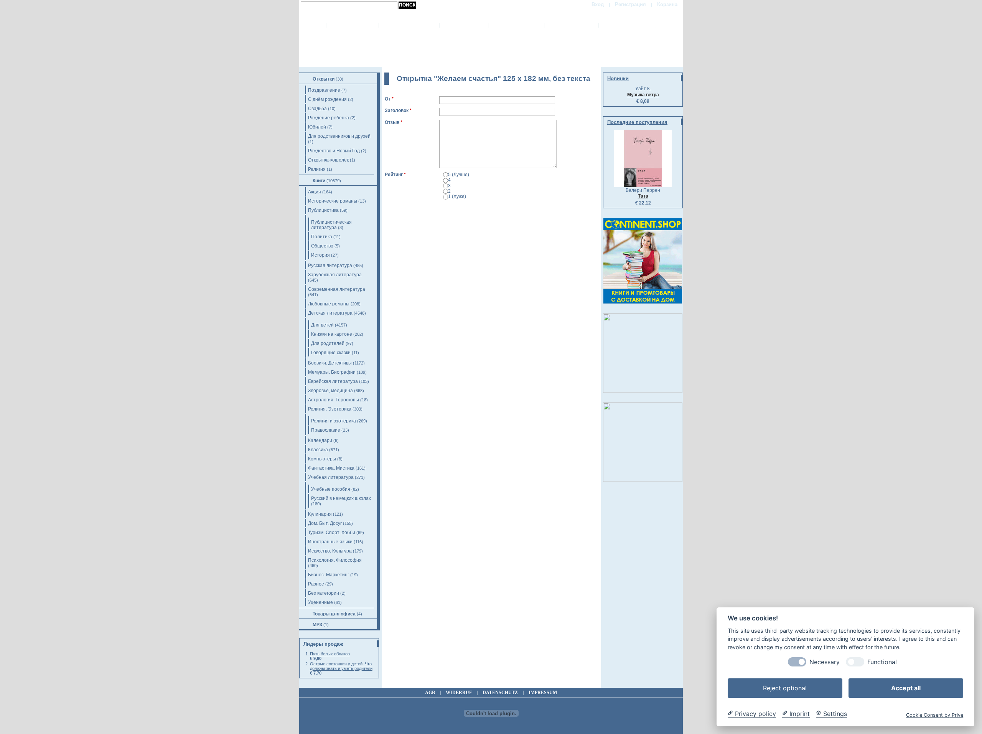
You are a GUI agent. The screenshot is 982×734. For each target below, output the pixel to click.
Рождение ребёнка (328, 117)
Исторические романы (332, 201)
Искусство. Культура (330, 551)
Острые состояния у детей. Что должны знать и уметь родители (341, 666)
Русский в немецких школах (341, 498)
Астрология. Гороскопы (333, 399)
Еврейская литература (333, 381)
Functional (882, 661)
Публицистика (323, 210)
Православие (325, 430)
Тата (643, 196)
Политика (321, 236)
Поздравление (324, 90)
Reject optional (785, 687)
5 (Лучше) (458, 174)
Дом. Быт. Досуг (325, 523)
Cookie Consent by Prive (934, 715)
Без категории (323, 593)
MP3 (317, 624)
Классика (318, 449)
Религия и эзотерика (333, 421)
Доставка (517, 25)
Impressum (543, 692)
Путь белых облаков (330, 654)
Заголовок (397, 110)
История (320, 255)
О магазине (409, 25)
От (387, 99)
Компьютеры (322, 459)
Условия (571, 25)
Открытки (323, 79)
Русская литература (330, 265)
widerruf (459, 692)
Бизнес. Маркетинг (328, 574)
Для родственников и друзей (339, 136)
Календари (320, 440)
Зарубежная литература (335, 274)
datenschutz (500, 692)
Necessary (824, 661)
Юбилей (317, 127)
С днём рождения (327, 99)
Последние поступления (637, 122)
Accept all (906, 687)
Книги (319, 180)
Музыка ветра (643, 94)
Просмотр (422, 207)
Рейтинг (394, 174)
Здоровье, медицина (330, 390)
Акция (314, 192)
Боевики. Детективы (330, 363)
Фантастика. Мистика (331, 468)
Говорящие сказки (331, 352)
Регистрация (630, 4)
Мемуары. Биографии (332, 372)
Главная (352, 25)
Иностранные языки (330, 541)
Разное (316, 584)
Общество (322, 246)
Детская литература (330, 313)
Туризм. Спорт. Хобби (331, 532)
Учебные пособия (330, 489)
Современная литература (336, 289)
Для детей (322, 325)
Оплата (464, 25)
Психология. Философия (335, 560)
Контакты (627, 25)
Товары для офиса (334, 614)
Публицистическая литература (331, 224)
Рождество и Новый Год (334, 150)
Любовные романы (328, 304)
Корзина (667, 4)
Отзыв (392, 122)
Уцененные (320, 602)
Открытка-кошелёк (328, 160)
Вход (598, 4)
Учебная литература (331, 477)
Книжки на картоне (331, 334)
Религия (317, 169)
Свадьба (317, 108)
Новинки (618, 78)
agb (430, 692)
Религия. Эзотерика (329, 409)
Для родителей (327, 343)
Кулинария (320, 514)
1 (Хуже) (457, 196)
